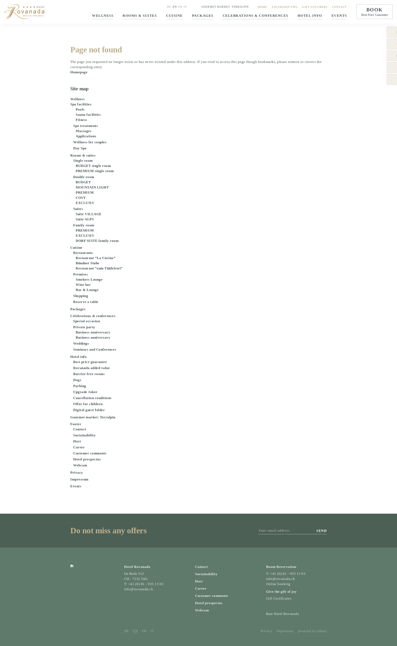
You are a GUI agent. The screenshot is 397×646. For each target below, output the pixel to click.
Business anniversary (93, 332)
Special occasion (86, 321)
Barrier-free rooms (89, 374)
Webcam (80, 465)
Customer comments (89, 453)
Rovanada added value (91, 368)
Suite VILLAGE (89, 214)
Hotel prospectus (87, 459)
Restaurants (83, 253)
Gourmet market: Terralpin (225, 6)
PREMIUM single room (95, 171)
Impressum (79, 479)
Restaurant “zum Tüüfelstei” (99, 268)
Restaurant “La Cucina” (95, 258)
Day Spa (80, 148)
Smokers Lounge (89, 279)
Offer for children (88, 404)
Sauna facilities (88, 115)
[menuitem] (262, 6)
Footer (75, 424)
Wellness (77, 99)
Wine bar (83, 285)
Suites (78, 209)
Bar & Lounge (87, 290)
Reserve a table (85, 302)
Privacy (76, 473)
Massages (83, 131)
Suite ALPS (85, 219)
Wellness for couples (89, 142)
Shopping (80, 296)
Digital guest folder (89, 410)
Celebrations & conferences (92, 316)
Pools (80, 109)
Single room (83, 161)
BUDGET (83, 182)
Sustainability (84, 435)
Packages (77, 309)
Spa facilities (80, 104)
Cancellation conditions (92, 398)
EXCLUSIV (85, 203)
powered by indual (312, 631)
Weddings (81, 343)
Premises (80, 274)
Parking (79, 386)
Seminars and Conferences (94, 349)
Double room (83, 177)
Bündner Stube (87, 263)
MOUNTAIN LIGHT (92, 187)
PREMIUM (85, 192)
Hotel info (78, 357)
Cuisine (76, 248)
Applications (86, 136)
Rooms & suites (83, 155)
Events (75, 486)
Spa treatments (85, 126)
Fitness (81, 120)
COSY (81, 198)
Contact (79, 429)
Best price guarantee (90, 362)
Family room (83, 225)
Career (79, 447)
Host (77, 441)
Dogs (77, 380)
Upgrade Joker (85, 392)
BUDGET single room (93, 166)
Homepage (78, 72)
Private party (84, 327)
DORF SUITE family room (97, 241)
